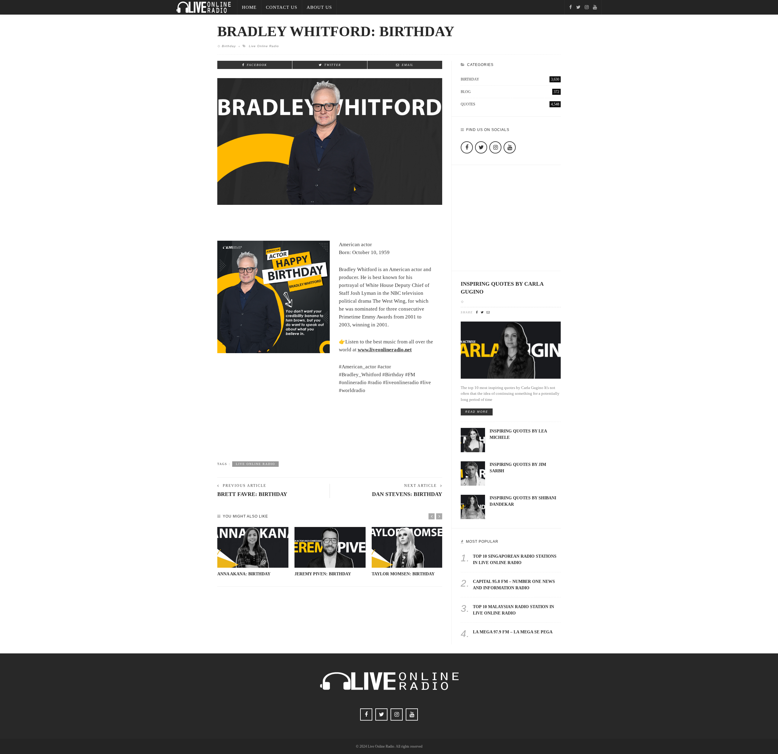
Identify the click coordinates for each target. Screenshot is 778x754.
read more (476, 411)
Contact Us (281, 7)
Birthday (229, 46)
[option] (252, 552)
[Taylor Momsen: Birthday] (407, 547)
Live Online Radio (264, 46)
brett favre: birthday (252, 494)
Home (249, 7)
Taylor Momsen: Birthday (403, 574)
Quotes (510, 104)
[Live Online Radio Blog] (203, 7)
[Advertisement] (329, 436)
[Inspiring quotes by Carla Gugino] (511, 350)
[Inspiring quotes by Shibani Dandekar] (473, 506)
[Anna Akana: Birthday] (252, 547)
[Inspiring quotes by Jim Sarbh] (473, 473)
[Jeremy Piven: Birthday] (330, 547)
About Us (319, 7)
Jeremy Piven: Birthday (322, 574)
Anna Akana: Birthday (243, 574)
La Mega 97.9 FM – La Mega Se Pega (513, 632)
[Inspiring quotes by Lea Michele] (473, 439)
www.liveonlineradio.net (385, 350)
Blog (510, 92)
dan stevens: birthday (407, 494)
